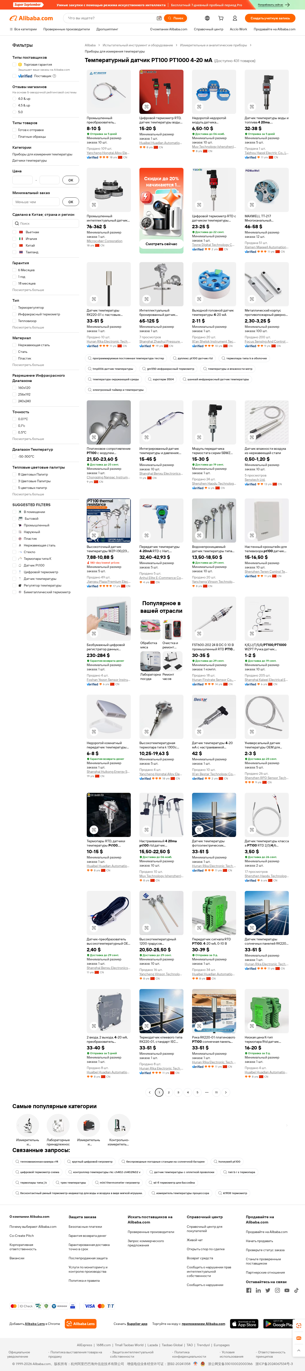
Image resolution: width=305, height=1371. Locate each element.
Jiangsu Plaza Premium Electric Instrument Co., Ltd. (109, 581)
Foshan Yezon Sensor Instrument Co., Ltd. (109, 680)
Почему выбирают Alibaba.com (33, 1226)
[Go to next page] (226, 1092)
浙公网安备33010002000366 (230, 1364)
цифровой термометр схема (39, 1172)
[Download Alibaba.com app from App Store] (244, 1324)
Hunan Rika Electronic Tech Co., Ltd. (109, 341)
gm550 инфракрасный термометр (170, 369)
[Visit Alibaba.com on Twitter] (268, 1290)
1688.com (103, 1345)
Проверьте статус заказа (265, 1250)
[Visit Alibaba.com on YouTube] (287, 1290)
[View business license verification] (195, 1363)
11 (216, 1092)
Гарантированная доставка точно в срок (89, 1247)
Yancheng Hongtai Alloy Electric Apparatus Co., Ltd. (109, 153)
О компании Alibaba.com (29, 1216)
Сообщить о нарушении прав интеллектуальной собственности (209, 1271)
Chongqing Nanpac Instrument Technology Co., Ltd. (109, 477)
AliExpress (84, 1345)
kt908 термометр (235, 1193)
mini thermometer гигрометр (120, 1182)
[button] (159, 18)
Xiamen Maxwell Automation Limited (267, 247)
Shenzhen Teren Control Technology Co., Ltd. (267, 571)
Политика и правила (84, 1280)
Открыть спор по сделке (206, 1249)
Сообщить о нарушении (205, 1285)
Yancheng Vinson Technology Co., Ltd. (214, 581)
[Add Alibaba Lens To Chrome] (81, 1324)
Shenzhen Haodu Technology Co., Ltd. (214, 483)
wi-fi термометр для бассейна (174, 1182)
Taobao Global (172, 1345)
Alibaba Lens (35, 1324)
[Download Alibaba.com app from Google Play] (279, 1324)
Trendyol (203, 1345)
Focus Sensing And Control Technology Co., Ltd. (267, 341)
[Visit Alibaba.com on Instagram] (277, 1290)
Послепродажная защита (88, 1258)
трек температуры (73, 1182)
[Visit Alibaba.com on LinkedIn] (258, 1290)
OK (70, 180)
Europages (222, 1345)
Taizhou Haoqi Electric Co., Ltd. (267, 153)
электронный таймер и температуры (118, 390)
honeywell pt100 (229, 1161)
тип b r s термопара (241, 1172)
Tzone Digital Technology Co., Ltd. (214, 245)
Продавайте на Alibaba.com (267, 1232)
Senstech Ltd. (255, 480)
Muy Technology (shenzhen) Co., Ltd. (214, 146)
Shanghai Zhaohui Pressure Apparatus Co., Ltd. (161, 341)
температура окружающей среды (116, 379)
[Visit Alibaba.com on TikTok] (296, 1290)
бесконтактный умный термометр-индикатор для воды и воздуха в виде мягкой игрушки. (81, 1193)
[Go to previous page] (149, 1092)
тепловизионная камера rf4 (39, 1161)
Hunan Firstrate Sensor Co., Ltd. (214, 680)
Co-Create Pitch (22, 1236)
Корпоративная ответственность (23, 1247)
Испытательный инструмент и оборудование (138, 45)
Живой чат (195, 1240)
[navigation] (45, 569)
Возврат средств (200, 1258)
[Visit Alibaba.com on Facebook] (249, 1290)
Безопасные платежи (85, 1226)
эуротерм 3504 (163, 379)
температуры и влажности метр (230, 369)
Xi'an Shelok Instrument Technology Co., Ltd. (214, 341)
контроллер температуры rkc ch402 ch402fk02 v (106, 1172)
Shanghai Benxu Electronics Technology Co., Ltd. (161, 473)
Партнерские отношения (265, 1272)
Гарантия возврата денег (88, 1236)
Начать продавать (259, 1241)
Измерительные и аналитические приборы (213, 45)
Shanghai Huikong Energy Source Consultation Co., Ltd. (109, 771)
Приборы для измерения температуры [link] (115, 51)
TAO (190, 1345)
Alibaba (90, 45)
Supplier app (137, 1324)
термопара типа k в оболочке (246, 358)
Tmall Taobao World (129, 1345)
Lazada (152, 1345)
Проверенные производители (151, 1232)
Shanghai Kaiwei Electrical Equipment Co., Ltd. (267, 680)
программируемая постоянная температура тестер (128, 358)
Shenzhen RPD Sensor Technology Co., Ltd (267, 778)
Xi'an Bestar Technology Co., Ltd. (214, 774)
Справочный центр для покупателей (204, 1229)
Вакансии (17, 1258)
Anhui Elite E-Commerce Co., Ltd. (161, 578)
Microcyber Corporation (104, 241)
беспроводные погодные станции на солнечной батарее (165, 1161)
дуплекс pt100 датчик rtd (195, 358)
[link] (299, 1325)
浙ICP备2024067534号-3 (274, 1364)
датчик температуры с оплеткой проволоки (184, 1172)
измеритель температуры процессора (182, 1193)
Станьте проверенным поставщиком (263, 1261)
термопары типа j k (33, 1182)
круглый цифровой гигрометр (92, 1161)
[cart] (221, 19)
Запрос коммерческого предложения (146, 1243)
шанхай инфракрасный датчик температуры (218, 379)
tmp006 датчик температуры (113, 369)
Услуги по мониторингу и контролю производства (88, 1269)
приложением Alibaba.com (203, 1324)
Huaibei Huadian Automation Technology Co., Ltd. (161, 143)
